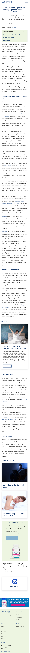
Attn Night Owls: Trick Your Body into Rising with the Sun (14, 347)
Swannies (4, 216)
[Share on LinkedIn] (9, 24)
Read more (8, 366)
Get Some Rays (6, 40)
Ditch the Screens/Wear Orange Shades (12, 34)
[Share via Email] (12, 24)
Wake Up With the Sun (8, 37)
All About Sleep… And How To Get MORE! (13, 515)
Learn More (12, 538)
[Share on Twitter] (5, 24)
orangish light (7, 165)
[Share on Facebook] (3, 24)
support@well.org (5, 651)
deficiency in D (6, 417)
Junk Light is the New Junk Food (13, 486)
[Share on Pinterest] (7, 24)
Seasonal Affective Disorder (9, 419)
